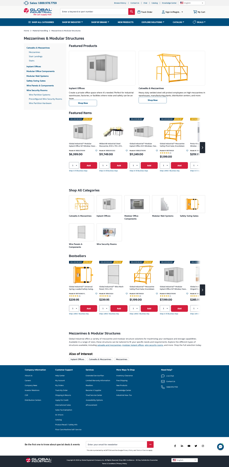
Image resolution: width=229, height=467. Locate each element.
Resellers (89, 385)
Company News (31, 385)
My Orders (59, 385)
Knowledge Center (169, 3)
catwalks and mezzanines (109, 345)
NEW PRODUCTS (125, 22)
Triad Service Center (94, 395)
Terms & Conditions (109, 463)
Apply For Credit (61, 400)
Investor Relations (32, 390)
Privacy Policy (128, 450)
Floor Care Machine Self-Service (68, 429)
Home (26, 30)
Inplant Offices (77, 88)
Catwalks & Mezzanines (151, 88)
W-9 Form (59, 414)
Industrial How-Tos (124, 395)
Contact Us (135, 3)
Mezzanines (121, 359)
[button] (192, 3)
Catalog (155, 3)
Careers (28, 380)
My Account (60, 380)
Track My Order (61, 390)
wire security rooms (154, 345)
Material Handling (40, 30)
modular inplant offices (133, 345)
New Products (121, 385)
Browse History (120, 3)
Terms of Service (142, 450)
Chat (145, 3)
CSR (26, 395)
